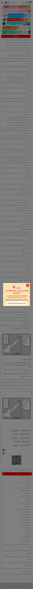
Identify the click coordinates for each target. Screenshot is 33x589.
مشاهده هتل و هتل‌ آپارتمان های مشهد (16, 303)
